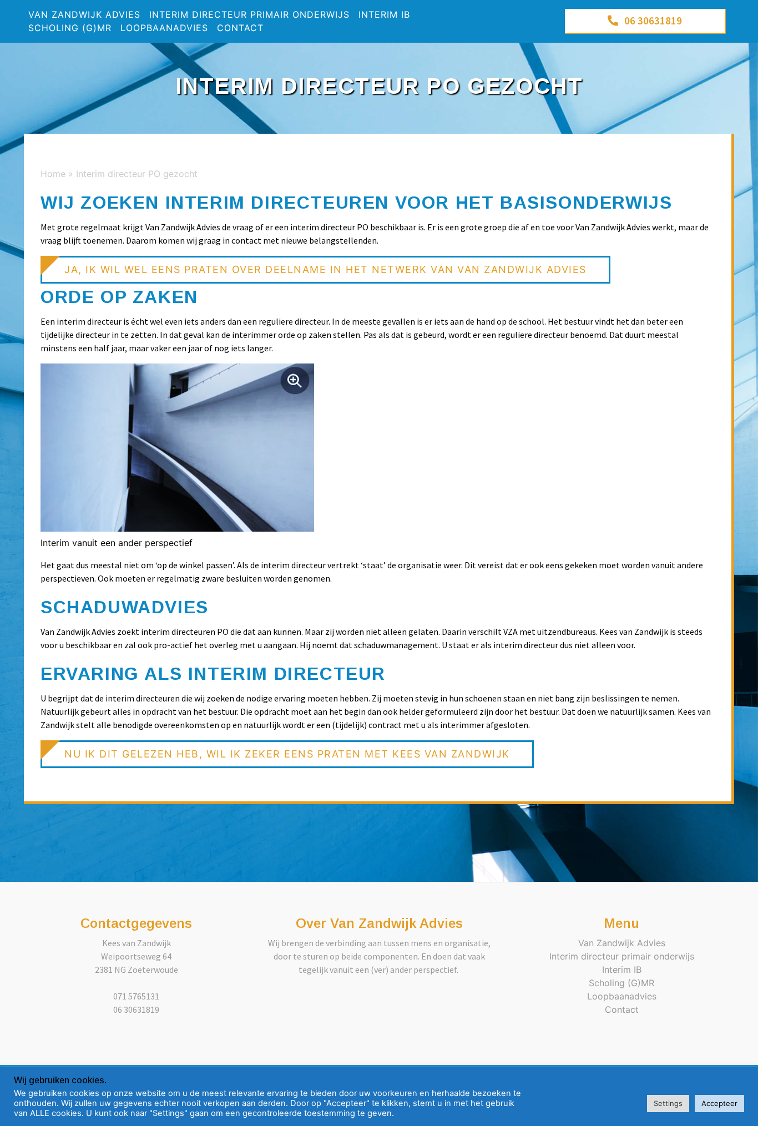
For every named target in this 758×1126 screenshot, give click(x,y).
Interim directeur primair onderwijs (249, 14)
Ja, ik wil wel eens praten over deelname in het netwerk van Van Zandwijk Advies (325, 269)
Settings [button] (668, 1103)
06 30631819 (653, 20)
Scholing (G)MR (70, 27)
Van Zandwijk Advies (84, 14)
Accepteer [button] (719, 1103)
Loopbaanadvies (164, 27)
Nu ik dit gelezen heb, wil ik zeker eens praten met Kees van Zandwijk (287, 754)
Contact (240, 27)
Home (53, 173)
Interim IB (384, 14)
